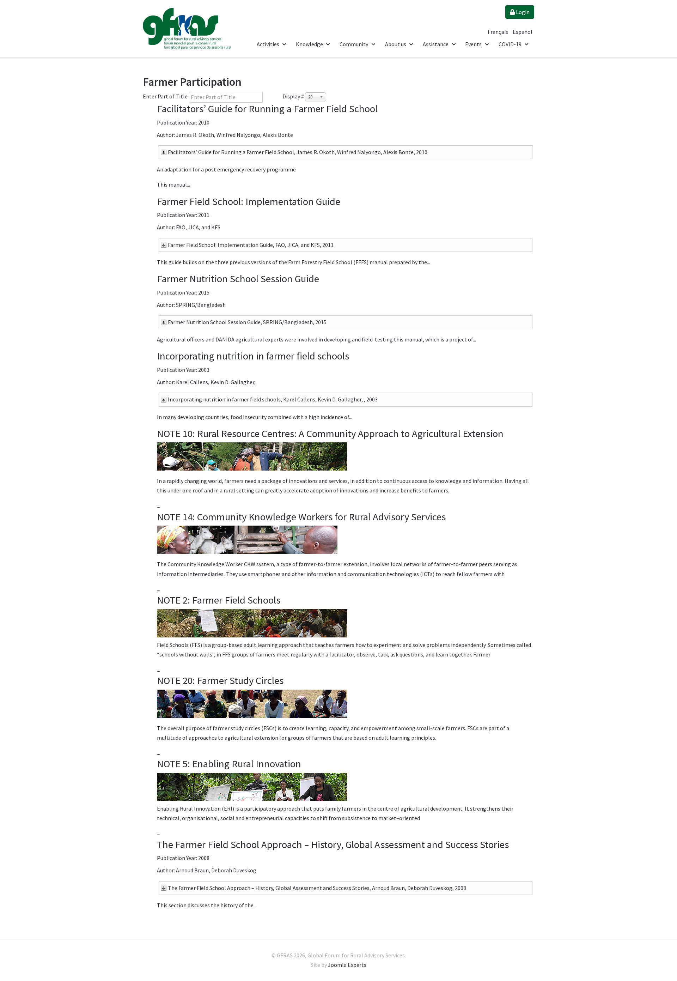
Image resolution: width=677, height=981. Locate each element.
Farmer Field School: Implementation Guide (248, 201)
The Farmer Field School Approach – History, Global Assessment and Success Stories (333, 844)
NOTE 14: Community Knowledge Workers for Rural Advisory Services (301, 516)
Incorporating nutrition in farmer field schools (253, 356)
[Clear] (277, 97)
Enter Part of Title (166, 96)
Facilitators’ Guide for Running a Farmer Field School (267, 108)
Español (522, 31)
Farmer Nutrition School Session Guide (238, 278)
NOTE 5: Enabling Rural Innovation (229, 763)
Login (522, 12)
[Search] (268, 97)
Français (498, 31)
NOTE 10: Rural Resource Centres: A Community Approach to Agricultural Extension (330, 433)
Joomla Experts (347, 964)
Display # (293, 96)
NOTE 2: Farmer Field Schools (218, 600)
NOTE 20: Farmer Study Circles (220, 680)
